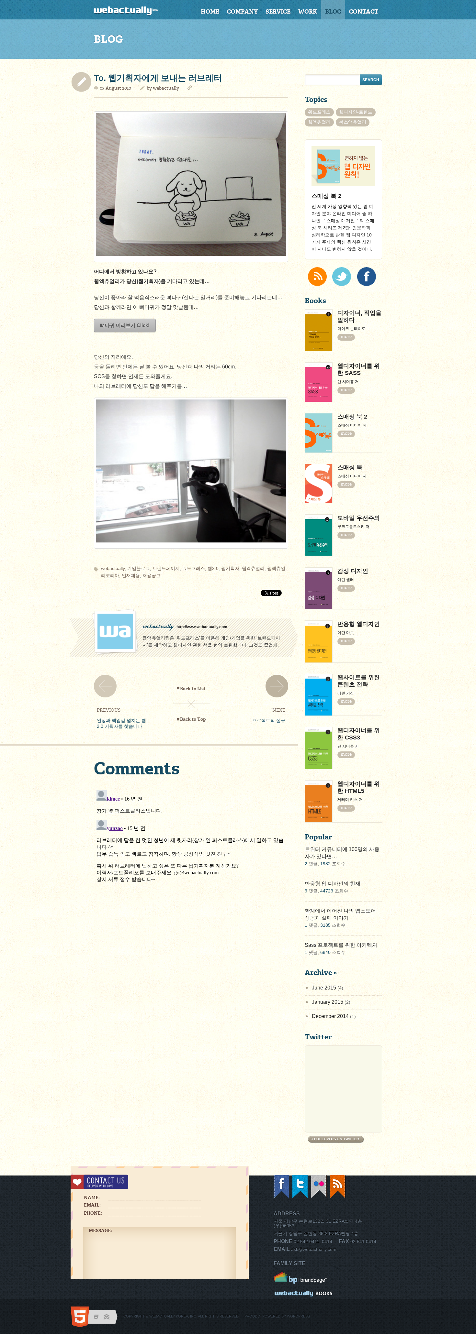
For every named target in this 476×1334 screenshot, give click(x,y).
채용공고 (151, 575)
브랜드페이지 (166, 568)
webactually (166, 88)
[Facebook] (366, 276)
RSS (338, 1187)
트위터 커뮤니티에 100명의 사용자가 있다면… (342, 853)
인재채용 (131, 575)
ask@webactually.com (313, 1249)
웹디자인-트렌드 (355, 112)
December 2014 (330, 1016)
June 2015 (324, 987)
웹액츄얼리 (253, 568)
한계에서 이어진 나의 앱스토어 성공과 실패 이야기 (340, 914)
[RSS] (317, 276)
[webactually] (133, 11)
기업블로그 (138, 568)
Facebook (282, 1187)
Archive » (321, 972)
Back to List (193, 689)
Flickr (319, 1187)
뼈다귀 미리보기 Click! (125, 325)
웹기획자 (230, 568)
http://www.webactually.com (201, 627)
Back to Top (193, 719)
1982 (325, 863)
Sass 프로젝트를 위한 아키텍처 (341, 945)
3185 (325, 925)
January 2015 (327, 1002)
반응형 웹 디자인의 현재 (332, 883)
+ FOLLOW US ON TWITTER (335, 1139)
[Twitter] (341, 276)
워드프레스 (193, 568)
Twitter (300, 1187)
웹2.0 (213, 568)
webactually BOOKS (304, 1294)
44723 (326, 890)
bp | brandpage (304, 1278)
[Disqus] (191, 868)
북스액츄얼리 (352, 122)
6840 (325, 952)
